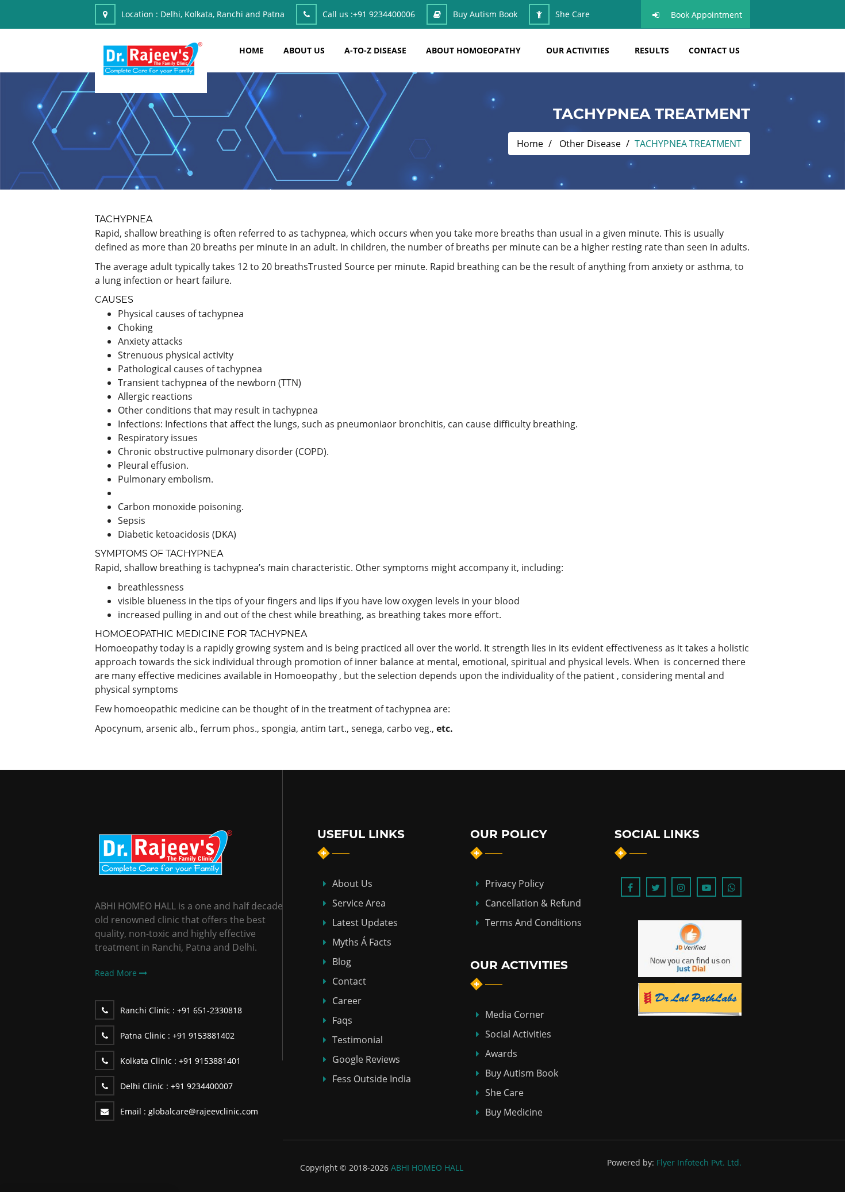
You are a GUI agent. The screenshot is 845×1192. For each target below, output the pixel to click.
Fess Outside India (371, 1079)
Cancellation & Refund (533, 903)
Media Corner (514, 1014)
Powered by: (630, 1162)
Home (530, 143)
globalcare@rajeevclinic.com (189, 1111)
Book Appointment (706, 14)
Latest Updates (365, 922)
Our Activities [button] (577, 50)
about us (304, 50)
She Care (572, 14)
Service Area (359, 903)
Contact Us (714, 50)
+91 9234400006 (384, 14)
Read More (117, 972)
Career (347, 1000)
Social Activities (518, 1034)
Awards (501, 1053)
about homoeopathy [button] (473, 50)
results (652, 50)
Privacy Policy (514, 883)
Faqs (342, 1020)
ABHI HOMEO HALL (427, 1167)
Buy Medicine (514, 1112)
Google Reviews (366, 1059)
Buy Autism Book (485, 14)
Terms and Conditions (533, 922)
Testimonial (357, 1039)
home (251, 50)
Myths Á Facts (361, 942)
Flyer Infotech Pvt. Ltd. (699, 1162)
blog (341, 961)
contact (349, 981)
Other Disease (590, 143)
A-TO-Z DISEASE (375, 50)
